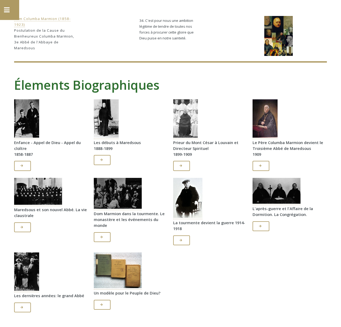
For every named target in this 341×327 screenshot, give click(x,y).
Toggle (9, 10)
